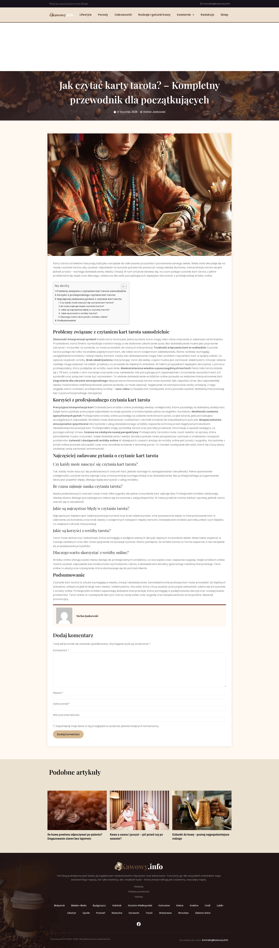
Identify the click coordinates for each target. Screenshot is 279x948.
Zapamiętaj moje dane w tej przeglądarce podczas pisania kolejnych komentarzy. (107, 726)
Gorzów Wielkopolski (140, 905)
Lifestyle (86, 15)
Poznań (100, 913)
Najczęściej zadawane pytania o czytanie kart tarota (89, 299)
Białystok (59, 905)
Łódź (207, 905)
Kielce (179, 905)
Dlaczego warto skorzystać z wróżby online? (84, 316)
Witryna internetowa (66, 715)
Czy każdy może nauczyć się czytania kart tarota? (87, 302)
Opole (86, 913)
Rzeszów (117, 913)
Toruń (149, 913)
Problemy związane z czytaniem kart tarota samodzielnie (91, 291)
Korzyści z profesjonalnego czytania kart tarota (86, 295)
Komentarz (61, 650)
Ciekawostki (123, 15)
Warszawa (165, 913)
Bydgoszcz (99, 905)
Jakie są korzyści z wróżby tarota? (79, 313)
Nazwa (58, 693)
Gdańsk (116, 905)
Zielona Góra (202, 913)
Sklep (224, 15)
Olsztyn (71, 913)
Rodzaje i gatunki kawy (154, 15)
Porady (103, 15)
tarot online (122, 389)
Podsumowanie (66, 320)
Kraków (194, 905)
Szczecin (134, 913)
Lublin (220, 905)
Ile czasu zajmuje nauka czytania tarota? (82, 306)
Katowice (164, 905)
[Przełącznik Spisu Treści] (122, 286)
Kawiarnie (184, 15)
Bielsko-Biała (78, 905)
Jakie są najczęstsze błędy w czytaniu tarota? (85, 309)
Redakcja (207, 15)
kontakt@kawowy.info (215, 940)
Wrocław (183, 913)
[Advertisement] (139, 46)
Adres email (61, 704)
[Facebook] (139, 924)
